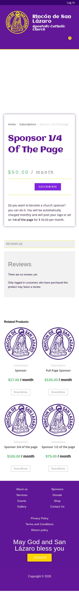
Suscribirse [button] (21, 392)
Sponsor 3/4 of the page (20, 447)
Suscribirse (48, 186)
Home (12, 124)
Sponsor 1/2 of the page (58, 447)
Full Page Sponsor (58, 370)
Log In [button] (71, 2)
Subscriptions (27, 124)
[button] (40, 40)
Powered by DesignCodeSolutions (39, 582)
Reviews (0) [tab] (14, 244)
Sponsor (21, 370)
